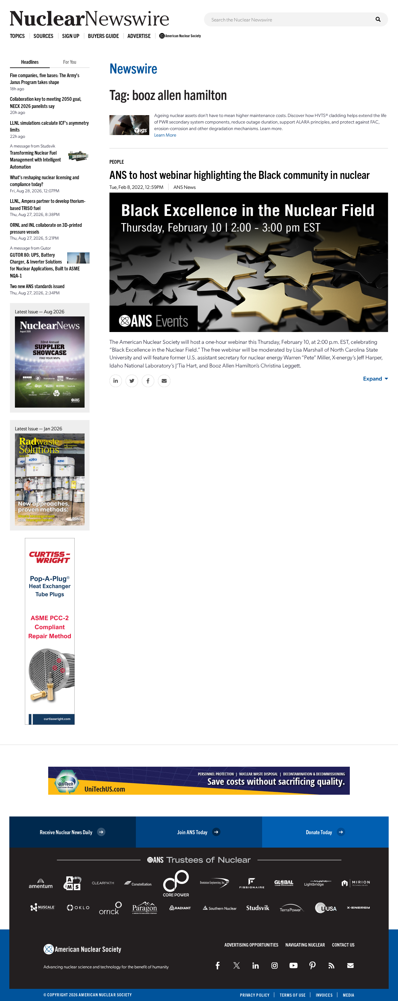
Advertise (138, 35)
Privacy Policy (255, 995)
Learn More (165, 135)
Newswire (133, 67)
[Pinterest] (312, 965)
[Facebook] (218, 965)
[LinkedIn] (256, 965)
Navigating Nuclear (305, 944)
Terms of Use (293, 995)
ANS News (185, 187)
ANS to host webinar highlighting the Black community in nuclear (239, 174)
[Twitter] (237, 965)
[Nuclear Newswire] (331, 965)
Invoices (324, 995)
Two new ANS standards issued (37, 286)
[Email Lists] (350, 965)
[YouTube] (293, 965)
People (116, 161)
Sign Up (70, 35)
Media (348, 995)
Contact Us (343, 944)
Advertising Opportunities (251, 944)
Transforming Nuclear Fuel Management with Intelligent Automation (35, 159)
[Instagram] (275, 965)
